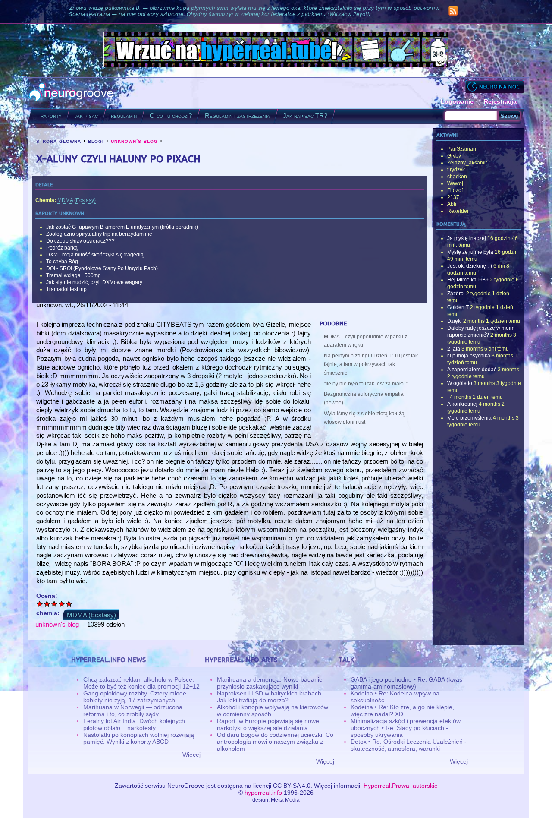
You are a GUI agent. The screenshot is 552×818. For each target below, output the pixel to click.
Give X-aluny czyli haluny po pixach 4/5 (62, 603)
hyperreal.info (263, 792)
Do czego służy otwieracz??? (80, 241)
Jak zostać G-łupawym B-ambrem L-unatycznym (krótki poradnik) (122, 227)
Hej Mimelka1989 (468, 280)
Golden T (458, 307)
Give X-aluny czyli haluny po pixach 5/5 (69, 603)
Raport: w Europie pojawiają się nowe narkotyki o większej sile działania (268, 724)
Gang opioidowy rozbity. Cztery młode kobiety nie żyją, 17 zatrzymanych (134, 697)
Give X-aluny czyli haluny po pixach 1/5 (40, 603)
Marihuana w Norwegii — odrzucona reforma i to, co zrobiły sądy (132, 710)
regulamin (124, 115)
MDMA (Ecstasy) (76, 200)
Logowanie (457, 101)
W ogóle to (459, 383)
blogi (96, 140)
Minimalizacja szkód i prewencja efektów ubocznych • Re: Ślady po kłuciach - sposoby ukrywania (406, 727)
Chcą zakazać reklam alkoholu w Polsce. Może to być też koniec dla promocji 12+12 (141, 683)
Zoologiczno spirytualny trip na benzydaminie (99, 234)
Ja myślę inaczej (466, 238)
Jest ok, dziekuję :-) (469, 266)
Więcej (191, 754)
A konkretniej (462, 404)
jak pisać (86, 115)
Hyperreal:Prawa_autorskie (401, 785)
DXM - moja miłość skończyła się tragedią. (95, 255)
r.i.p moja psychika (468, 356)
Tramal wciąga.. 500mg (73, 275)
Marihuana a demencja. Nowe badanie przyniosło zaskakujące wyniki (270, 683)
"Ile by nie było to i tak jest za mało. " (366, 384)
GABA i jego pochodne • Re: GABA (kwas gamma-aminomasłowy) (406, 683)
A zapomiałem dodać (471, 369)
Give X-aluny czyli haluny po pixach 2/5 (47, 603)
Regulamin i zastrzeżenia (237, 115)
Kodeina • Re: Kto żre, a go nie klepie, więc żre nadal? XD (402, 710)
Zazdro (456, 294)
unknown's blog (134, 140)
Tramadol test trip (66, 289)
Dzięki (454, 321)
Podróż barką (62, 248)
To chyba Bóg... (64, 262)
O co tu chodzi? (171, 115)
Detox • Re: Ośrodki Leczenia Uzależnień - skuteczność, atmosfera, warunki (409, 745)
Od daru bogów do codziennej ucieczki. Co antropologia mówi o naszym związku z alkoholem (275, 741)
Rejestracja (500, 101)
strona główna (58, 140)
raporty (51, 115)
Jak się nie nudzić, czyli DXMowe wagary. (94, 282)
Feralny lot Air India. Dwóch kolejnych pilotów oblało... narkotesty (134, 724)
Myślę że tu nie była (470, 252)
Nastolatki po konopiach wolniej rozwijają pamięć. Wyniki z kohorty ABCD (138, 738)
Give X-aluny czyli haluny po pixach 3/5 (54, 603)
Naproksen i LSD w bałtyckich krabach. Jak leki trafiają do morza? (270, 697)
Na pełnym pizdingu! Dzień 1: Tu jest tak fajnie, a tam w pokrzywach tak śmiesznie (371, 364)
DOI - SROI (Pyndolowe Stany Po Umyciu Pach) (102, 268)
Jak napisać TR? (305, 115)
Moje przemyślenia (469, 418)
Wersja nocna (494, 86)
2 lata (453, 349)
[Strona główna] (71, 93)
